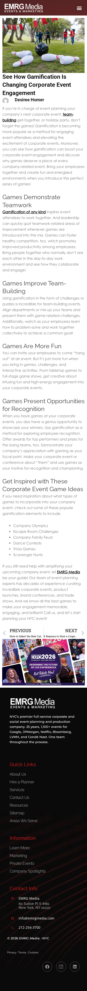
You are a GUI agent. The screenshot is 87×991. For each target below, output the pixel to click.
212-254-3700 (29, 927)
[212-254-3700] (12, 928)
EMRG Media (68, 572)
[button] (79, 8)
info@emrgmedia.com (36, 918)
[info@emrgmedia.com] (12, 918)
